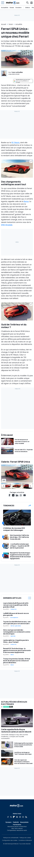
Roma (26, 201)
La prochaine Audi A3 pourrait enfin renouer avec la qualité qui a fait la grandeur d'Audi (15, 605)
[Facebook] (8, 817)
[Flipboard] (14, 817)
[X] (11, 817)
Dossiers (18, 7)
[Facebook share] (9, 495)
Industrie (14, 609)
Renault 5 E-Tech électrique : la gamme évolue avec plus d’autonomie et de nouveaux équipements (17, 650)
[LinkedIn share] (17, 495)
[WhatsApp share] (21, 495)
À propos (8, 822)
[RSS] (26, 817)
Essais (12, 7)
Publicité (16, 822)
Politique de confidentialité (10, 837)
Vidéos (27, 7)
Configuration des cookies (9, 840)
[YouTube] (23, 817)
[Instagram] (20, 817)
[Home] (13, 2)
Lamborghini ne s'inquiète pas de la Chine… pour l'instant (16, 641)
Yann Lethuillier (17, 72)
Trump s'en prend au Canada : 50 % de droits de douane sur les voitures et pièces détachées (16, 661)
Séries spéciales (16, 626)
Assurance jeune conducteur (17, 826)
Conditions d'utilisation (25, 840)
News (12, 654)
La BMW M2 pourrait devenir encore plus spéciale (16, 614)
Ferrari (11, 24)
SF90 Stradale (6, 225)
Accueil (3, 24)
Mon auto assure (17, 828)
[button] (3, 486)
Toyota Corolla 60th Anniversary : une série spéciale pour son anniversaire (17, 623)
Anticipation (14, 617)
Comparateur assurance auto (17, 830)
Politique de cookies (25, 837)
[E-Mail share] (24, 495)
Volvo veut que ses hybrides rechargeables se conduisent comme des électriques (16, 632)
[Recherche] (27, 3)
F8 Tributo (15, 142)
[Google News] (17, 817)
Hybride (13, 636)
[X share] (13, 495)
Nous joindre (24, 822)
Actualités (4, 7)
